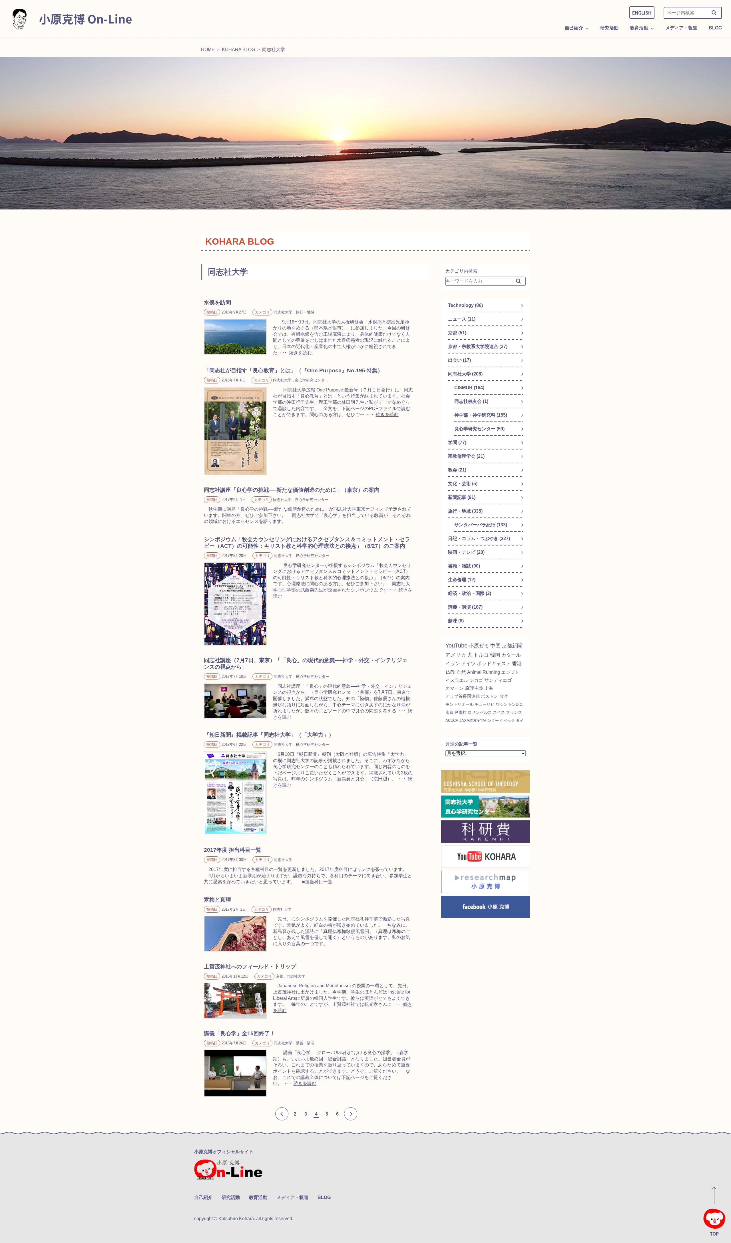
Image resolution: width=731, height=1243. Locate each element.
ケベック (507, 720)
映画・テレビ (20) (466, 552)
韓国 (495, 655)
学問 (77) (457, 442)
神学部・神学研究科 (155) (480, 415)
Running (491, 672)
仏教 (450, 672)
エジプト (510, 672)
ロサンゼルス (480, 712)
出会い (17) (459, 360)
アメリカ (455, 655)
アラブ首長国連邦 (462, 696)
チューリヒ (485, 704)
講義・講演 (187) (465, 607)
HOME (208, 49)
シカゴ (476, 680)
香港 (517, 663)
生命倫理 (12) (461, 579)
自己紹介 (203, 1197)
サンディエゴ (498, 680)
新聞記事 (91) (461, 497)
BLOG (324, 1197)
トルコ (481, 655)
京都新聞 (512, 646)
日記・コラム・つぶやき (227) (479, 538)
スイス (499, 712)
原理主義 (474, 688)
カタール (511, 655)
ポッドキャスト (494, 663)
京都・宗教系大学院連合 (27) (477, 346)
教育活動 (258, 1197)
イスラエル (456, 680)
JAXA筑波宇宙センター (479, 720)
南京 (449, 712)
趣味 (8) (456, 620)
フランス (514, 712)
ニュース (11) (461, 319)
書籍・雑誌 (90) (464, 565)
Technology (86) (465, 305)
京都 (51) (457, 332)
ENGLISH (642, 12)
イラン (452, 663)
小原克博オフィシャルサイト (224, 1151)
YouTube (456, 645)
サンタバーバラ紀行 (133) (480, 524)
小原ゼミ (479, 646)
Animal (474, 672)
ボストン (489, 696)
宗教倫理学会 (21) (466, 456)
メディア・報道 (292, 1197)
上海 (488, 688)
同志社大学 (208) (465, 373)
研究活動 (231, 1197)
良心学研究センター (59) (479, 428)
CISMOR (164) (469, 387)
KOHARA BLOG (238, 49)
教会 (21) (457, 469)
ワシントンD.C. (510, 704)
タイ (519, 720)
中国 (495, 646)
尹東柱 (461, 712)
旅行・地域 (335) (465, 511)
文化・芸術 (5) (462, 483)
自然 (461, 672)
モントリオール (459, 704)
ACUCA (451, 720)
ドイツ (468, 663)
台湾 (503, 696)
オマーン (454, 688)
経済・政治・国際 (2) (469, 593)
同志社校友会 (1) (471, 401)
